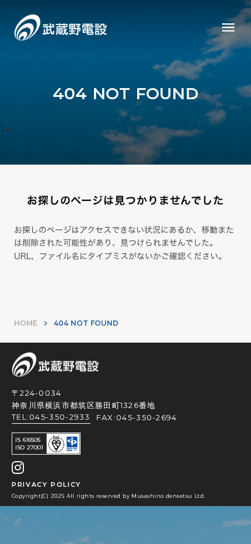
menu (228, 27)
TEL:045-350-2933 (51, 416)
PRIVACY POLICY (46, 484)
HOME (25, 323)
